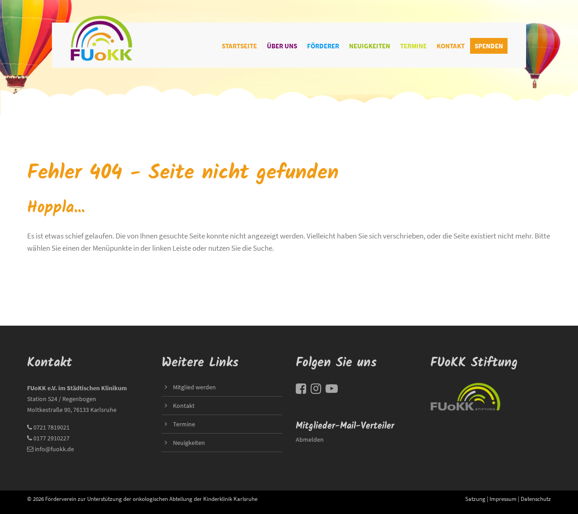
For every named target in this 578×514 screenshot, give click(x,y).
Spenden (489, 46)
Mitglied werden (194, 387)
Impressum (503, 498)
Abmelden (310, 439)
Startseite (239, 46)
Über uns (282, 46)
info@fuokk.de (54, 449)
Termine (413, 46)
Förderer (323, 46)
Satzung (475, 498)
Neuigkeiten (369, 46)
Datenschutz (536, 498)
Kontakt (451, 46)
